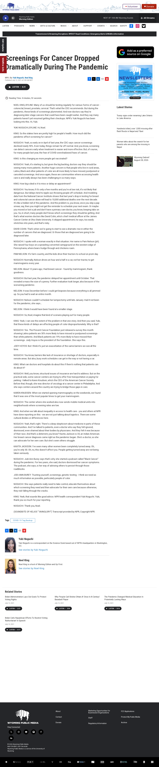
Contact (59, 717)
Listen (5, 26)
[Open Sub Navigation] (11, 26)
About (75, 26)
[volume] (13, 18)
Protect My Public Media (130, 717)
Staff (90, 718)
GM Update (3, 45)
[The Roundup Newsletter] (135, 81)
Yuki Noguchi (18, 77)
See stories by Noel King (31, 568)
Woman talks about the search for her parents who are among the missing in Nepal (133, 144)
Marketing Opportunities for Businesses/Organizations (99, 712)
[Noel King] (10, 566)
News (32, 26)
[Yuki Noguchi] (10, 544)
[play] (6, 18)
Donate (150, 6)
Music (64, 26)
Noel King (29, 77)
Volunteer (132, 6)
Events (101, 26)
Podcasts (19, 26)
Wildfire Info (3, 64)
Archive (124, 722)
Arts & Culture (47, 26)
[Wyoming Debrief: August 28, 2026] (125, 161)
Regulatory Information (97, 723)
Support (87, 26)
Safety (123, 26)
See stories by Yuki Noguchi (33, 549)
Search (114, 26)
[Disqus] (79, 669)
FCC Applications (127, 711)
